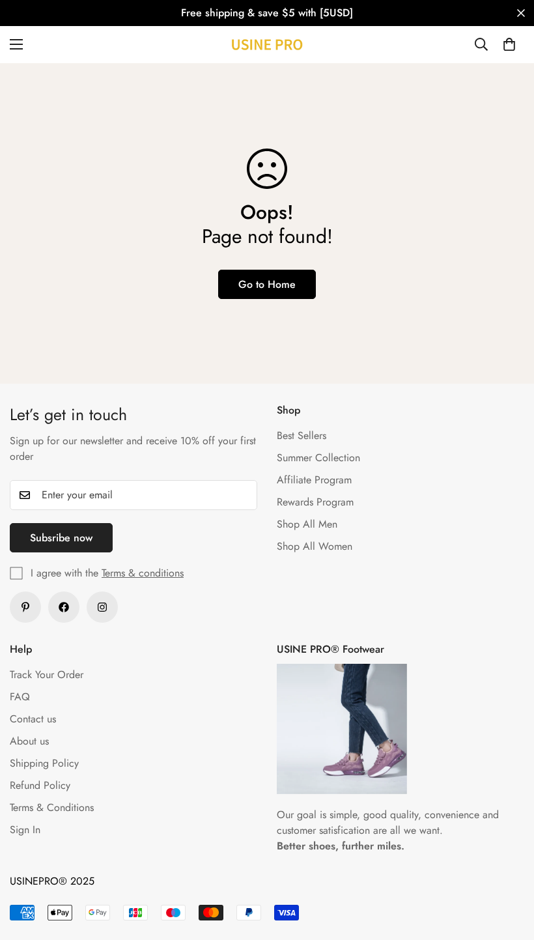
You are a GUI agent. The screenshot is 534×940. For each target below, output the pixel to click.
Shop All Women (314, 546)
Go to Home (267, 284)
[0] (509, 44)
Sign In (25, 829)
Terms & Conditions (52, 807)
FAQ (20, 696)
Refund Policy (40, 785)
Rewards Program (315, 501)
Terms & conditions (143, 572)
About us (29, 740)
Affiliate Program (314, 479)
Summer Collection (318, 457)
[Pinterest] (25, 607)
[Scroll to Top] (509, 869)
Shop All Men (307, 524)
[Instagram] (102, 607)
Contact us (33, 718)
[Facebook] (63, 607)
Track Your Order (46, 674)
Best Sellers (301, 435)
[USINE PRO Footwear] (267, 44)
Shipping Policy (44, 763)
